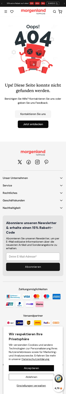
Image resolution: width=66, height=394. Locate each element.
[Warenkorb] (60, 11)
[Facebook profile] (28, 162)
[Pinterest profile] (46, 162)
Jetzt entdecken (33, 124)
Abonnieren (33, 267)
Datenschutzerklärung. (36, 359)
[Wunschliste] (12, 11)
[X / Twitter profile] (20, 162)
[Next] (64, 3)
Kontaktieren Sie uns (33, 114)
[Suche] (54, 11)
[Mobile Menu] (6, 11)
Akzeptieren (31, 368)
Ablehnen (31, 377)
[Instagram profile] (37, 162)
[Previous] (1, 3)
